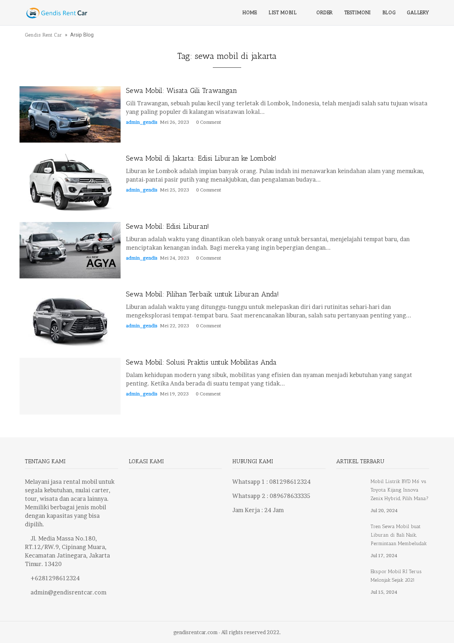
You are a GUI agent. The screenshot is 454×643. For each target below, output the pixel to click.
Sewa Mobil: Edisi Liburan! (167, 226)
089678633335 (290, 495)
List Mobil (282, 13)
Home (250, 13)
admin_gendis (141, 122)
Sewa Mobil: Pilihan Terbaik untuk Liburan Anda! (202, 294)
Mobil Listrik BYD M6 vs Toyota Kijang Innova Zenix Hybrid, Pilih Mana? (399, 489)
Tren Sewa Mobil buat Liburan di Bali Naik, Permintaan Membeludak (399, 535)
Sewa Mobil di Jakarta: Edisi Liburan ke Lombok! (201, 158)
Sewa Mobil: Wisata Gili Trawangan (181, 90)
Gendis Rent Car (43, 35)
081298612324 (290, 481)
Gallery (418, 13)
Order (324, 13)
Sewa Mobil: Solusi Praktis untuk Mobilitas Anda (201, 362)
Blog (388, 13)
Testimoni (357, 13)
